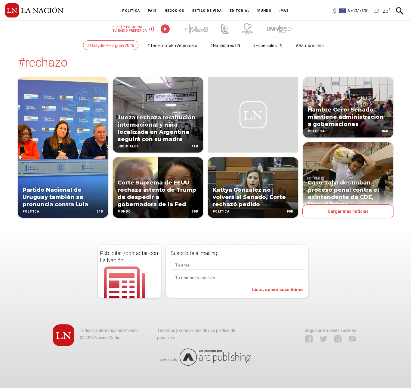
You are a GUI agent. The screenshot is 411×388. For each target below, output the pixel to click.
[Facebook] (309, 339)
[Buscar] (399, 10)
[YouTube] (352, 339)
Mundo (124, 211)
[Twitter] (323, 339)
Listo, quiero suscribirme (278, 289)
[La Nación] (34, 10)
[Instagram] (338, 339)
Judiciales (128, 146)
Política (31, 211)
